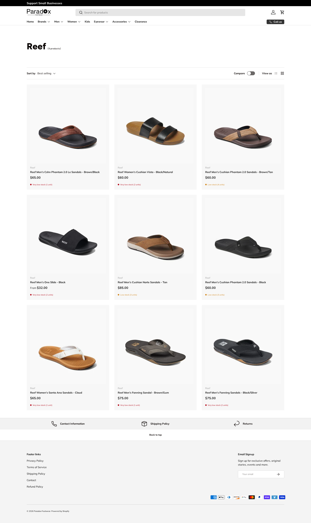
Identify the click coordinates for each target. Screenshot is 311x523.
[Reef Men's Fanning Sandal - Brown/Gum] (155, 346)
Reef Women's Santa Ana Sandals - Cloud (56, 392)
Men (56, 21)
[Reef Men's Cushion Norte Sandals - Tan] (155, 236)
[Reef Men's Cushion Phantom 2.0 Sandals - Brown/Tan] (243, 125)
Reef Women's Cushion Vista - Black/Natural (145, 172)
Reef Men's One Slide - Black (47, 282)
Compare (239, 73)
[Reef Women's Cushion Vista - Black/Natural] (155, 125)
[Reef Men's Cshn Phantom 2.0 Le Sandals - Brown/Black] (68, 125)
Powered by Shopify (60, 511)
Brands (42, 21)
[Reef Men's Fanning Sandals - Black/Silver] (243, 346)
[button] (282, 12)
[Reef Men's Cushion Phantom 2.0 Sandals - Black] (243, 236)
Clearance (141, 21)
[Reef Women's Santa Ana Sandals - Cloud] (68, 346)
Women (72, 21)
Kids (87, 21)
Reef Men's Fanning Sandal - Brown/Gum (143, 392)
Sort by (31, 73)
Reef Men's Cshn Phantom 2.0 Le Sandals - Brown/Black (65, 172)
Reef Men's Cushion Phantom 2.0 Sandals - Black (235, 282)
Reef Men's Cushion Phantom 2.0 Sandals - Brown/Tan (239, 172)
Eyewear (99, 21)
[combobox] (160, 12)
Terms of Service (37, 467)
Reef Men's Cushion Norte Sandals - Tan (142, 282)
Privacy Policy (35, 460)
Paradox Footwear (42, 511)
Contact (31, 480)
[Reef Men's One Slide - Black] (68, 236)
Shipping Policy (36, 473)
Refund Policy (35, 486)
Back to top (155, 434)
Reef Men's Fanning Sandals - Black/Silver (231, 392)
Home (30, 21)
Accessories (119, 21)
